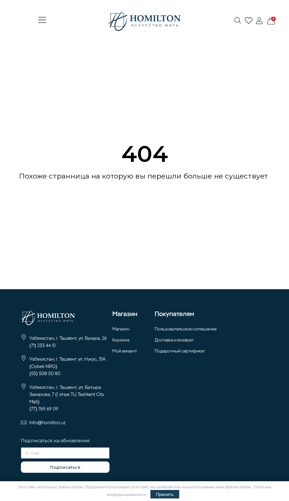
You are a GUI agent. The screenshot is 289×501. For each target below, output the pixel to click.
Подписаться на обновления (55, 441)
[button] (42, 20)
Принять (165, 494)
